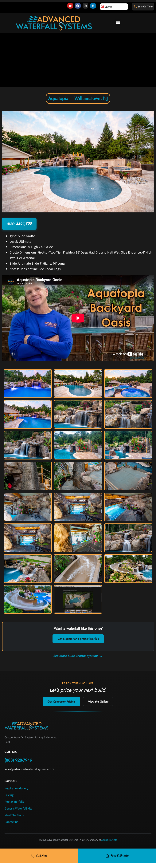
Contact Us (11, 822)
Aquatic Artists (109, 840)
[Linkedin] (93, 6)
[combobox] (114, 6)
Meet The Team (14, 815)
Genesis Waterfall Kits (18, 808)
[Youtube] (70, 6)
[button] (118, 22)
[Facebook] (78, 6)
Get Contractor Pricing (61, 701)
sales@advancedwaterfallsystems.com (29, 769)
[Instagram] (85, 6)
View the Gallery (98, 701)
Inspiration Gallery (16, 788)
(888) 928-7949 (18, 760)
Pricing (9, 795)
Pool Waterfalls (14, 802)
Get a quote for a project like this (78, 639)
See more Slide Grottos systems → (78, 655)
